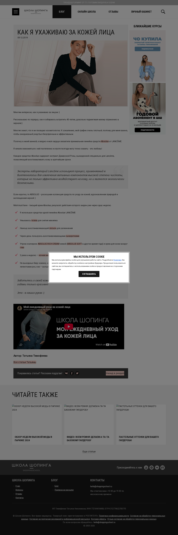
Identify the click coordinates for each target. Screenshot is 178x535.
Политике (117, 260)
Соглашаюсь (89, 274)
